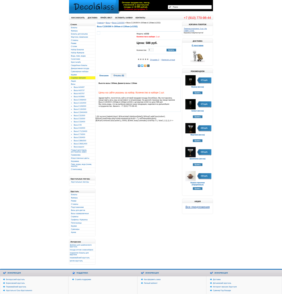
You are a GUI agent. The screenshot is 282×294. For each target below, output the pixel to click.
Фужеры (74, 31)
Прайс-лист (106, 18)
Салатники (75, 59)
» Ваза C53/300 (78, 119)
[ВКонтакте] (139, 66)
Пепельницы (76, 223)
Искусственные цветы (80, 158)
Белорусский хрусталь (15, 279)
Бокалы (74, 28)
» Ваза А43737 (78, 90)
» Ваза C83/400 (78, 137)
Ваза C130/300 (118, 23)
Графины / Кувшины (79, 220)
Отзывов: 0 (154, 60)
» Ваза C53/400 (78, 122)
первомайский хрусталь (80, 258)
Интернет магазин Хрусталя (225, 287)
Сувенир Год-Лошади (222, 290)
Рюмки (73, 43)
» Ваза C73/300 (78, 134)
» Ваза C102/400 (78, 103)
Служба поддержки (83, 279)
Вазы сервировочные (80, 213)
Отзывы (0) (119, 75)
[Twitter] (142, 66)
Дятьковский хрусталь (222, 283)
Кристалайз (76, 62)
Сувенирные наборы (79, 71)
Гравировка (75, 155)
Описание (104, 75)
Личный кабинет (151, 283)
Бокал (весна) (198, 111)
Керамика (75, 161)
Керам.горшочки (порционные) (197, 184)
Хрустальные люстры (80, 182)
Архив (73, 232)
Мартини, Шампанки (79, 37)
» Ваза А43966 (78, 97)
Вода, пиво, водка (78, 56)
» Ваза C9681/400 (79, 144)
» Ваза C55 (76, 125)
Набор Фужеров (77, 53)
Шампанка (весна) (197, 159)
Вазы (73, 84)
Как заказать (78, 18)
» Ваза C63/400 (78, 128)
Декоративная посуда (80, 68)
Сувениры (75, 229)
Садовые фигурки (78, 78)
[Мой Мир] (148, 66)
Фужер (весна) (197, 87)
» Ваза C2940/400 (79, 112)
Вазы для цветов (78, 210)
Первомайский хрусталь (16, 287)
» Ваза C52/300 (78, 116)
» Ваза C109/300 (78, 106)
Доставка (93, 18)
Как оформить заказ (152, 279)
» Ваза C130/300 (78, 109)
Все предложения (198, 207)
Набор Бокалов (77, 50)
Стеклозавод (76, 169)
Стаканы (74, 40)
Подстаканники (77, 207)
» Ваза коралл (77, 147)
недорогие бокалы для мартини (79, 254)
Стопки (74, 46)
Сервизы (74, 217)
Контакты (140, 18)
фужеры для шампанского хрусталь (81, 246)
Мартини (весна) (197, 135)
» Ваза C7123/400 (79, 131)
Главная (100, 23)
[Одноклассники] (145, 66)
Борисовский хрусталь (15, 283)
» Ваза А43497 (78, 87)
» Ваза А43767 (78, 94)
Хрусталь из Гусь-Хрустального (19, 290)
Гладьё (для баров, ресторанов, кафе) (79, 151)
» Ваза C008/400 (78, 100)
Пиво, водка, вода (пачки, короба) (81, 165)
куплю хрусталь (76, 261)
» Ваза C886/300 (78, 141)
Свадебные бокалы (79, 65)
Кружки (74, 75)
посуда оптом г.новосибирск (81, 250)
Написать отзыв (168, 60)
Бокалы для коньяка (79, 34)
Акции (73, 81)
